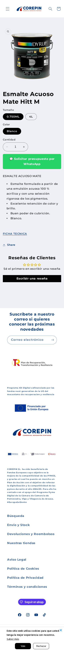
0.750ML (13, 116)
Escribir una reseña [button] (32, 278)
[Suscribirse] (53, 340)
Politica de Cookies (23, 568)
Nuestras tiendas (21, 543)
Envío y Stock (18, 525)
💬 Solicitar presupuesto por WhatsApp (32, 161)
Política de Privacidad (25, 577)
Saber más (13, 639)
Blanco (12, 131)
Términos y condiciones (27, 586)
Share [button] (11, 244)
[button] (7, 9)
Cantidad (9, 139)
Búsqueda (15, 516)
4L (31, 116)
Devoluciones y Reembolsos (31, 534)
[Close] (61, 630)
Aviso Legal (16, 559)
